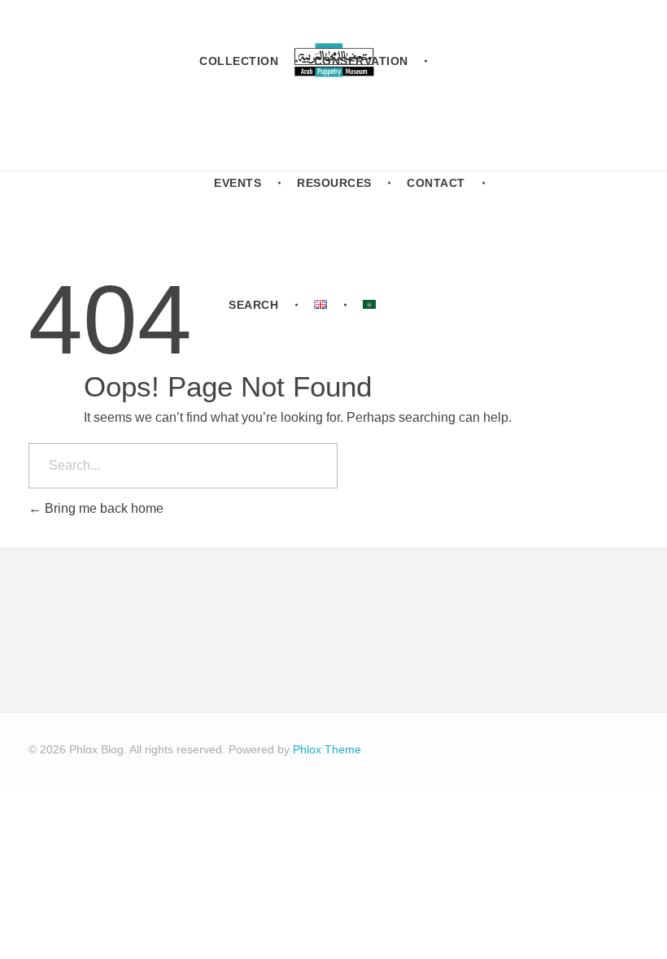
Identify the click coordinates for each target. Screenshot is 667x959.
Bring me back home (102, 508)
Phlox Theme (327, 749)
